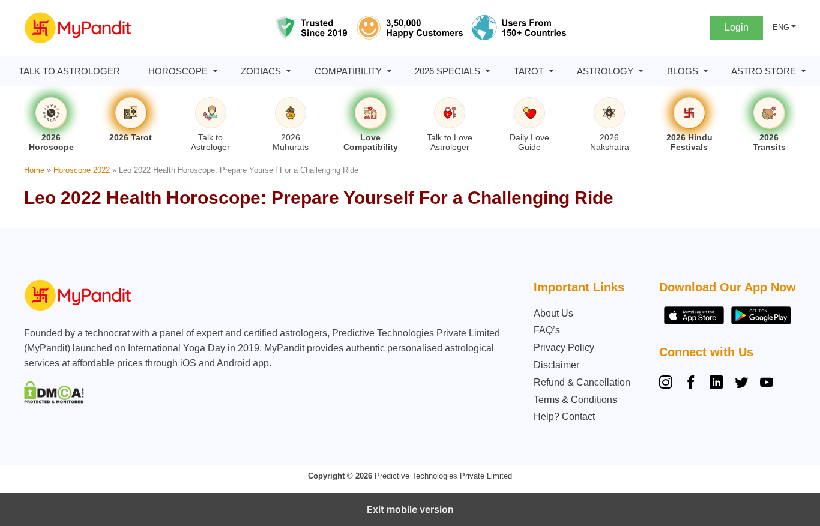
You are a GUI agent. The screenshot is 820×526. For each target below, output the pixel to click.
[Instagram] (668, 383)
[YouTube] (766, 383)
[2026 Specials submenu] (487, 71)
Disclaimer (556, 365)
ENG (781, 27)
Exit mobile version (410, 509)
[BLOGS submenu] (705, 71)
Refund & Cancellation (582, 382)
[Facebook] (691, 383)
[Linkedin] (716, 383)
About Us (553, 313)
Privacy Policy (564, 347)
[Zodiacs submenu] (288, 71)
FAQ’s (547, 330)
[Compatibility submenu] (389, 71)
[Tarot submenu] (551, 71)
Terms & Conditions (575, 400)
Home (34, 170)
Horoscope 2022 (81, 170)
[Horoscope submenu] (215, 71)
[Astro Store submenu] (803, 71)
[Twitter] (741, 383)
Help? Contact (564, 416)
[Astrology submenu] (641, 71)
